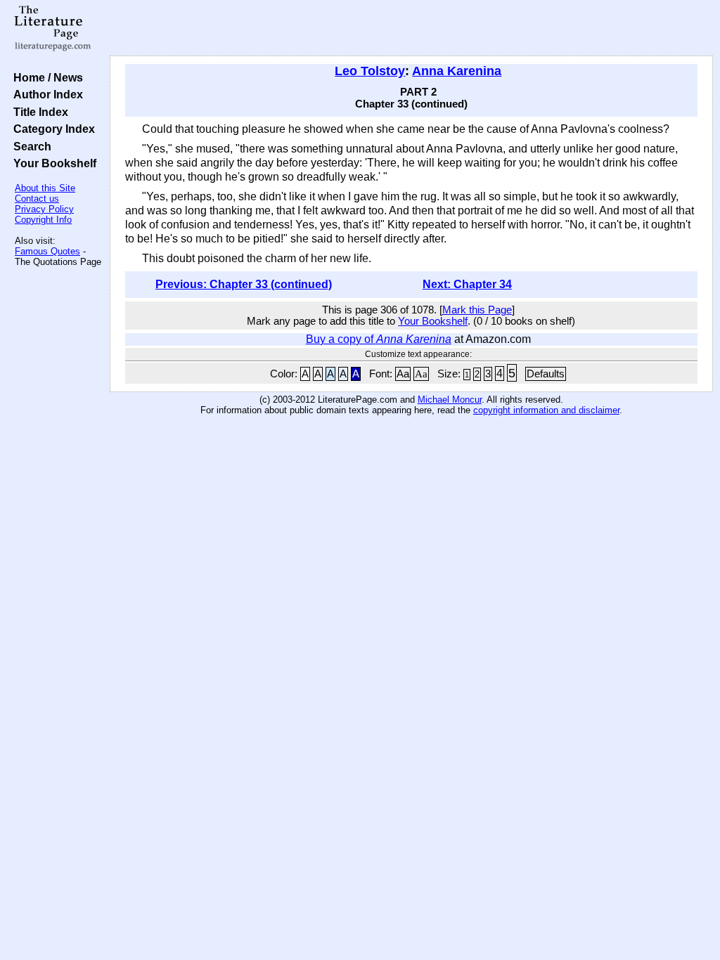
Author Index (45, 94)
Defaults (546, 374)
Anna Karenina (456, 71)
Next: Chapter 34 (467, 284)
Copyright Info (43, 219)
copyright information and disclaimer (546, 410)
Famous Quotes (47, 251)
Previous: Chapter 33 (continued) (243, 284)
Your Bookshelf (52, 163)
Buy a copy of (378, 339)
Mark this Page (477, 310)
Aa (403, 374)
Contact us (37, 198)
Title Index (38, 111)
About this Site (45, 188)
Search (29, 146)
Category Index (51, 128)
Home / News (45, 77)
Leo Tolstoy (370, 71)
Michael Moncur (450, 399)
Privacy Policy (44, 209)
